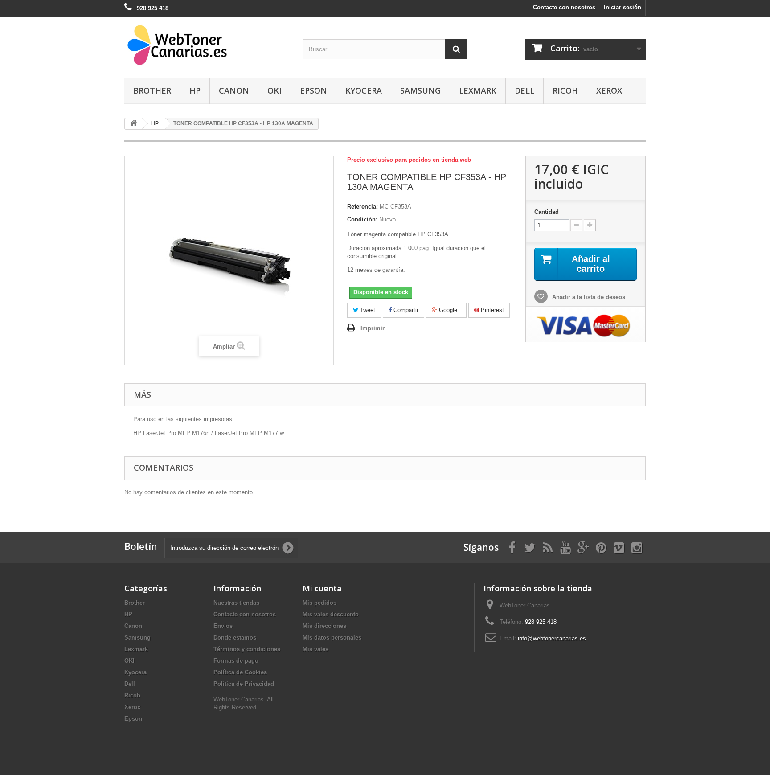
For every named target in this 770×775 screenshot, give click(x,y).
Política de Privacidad (243, 684)
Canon (234, 90)
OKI (274, 90)
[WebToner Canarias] (206, 45)
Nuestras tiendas (236, 602)
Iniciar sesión (622, 7)
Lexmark (477, 90)
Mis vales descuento (331, 614)
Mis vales (315, 649)
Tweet (366, 310)
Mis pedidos (319, 602)
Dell (524, 90)
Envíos (223, 626)
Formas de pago (235, 660)
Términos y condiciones (246, 649)
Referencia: (362, 206)
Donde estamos (234, 637)
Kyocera (363, 90)
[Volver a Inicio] (133, 123)
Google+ (449, 310)
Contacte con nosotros (564, 7)
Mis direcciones (324, 626)
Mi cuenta (322, 588)
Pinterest (491, 310)
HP (195, 90)
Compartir (405, 310)
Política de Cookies (240, 672)
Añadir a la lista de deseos (587, 297)
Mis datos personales (332, 637)
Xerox (609, 90)
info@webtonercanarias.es (552, 638)
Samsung (420, 90)
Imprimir (372, 328)
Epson (313, 90)
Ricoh (565, 90)
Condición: (362, 219)
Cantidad (546, 212)
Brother (152, 90)
